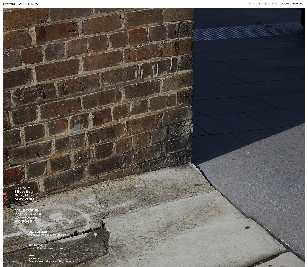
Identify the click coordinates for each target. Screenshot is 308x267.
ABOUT (285, 4)
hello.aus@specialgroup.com (48, 234)
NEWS (274, 4)
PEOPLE (262, 4)
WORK (250, 4)
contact (299, 4)
